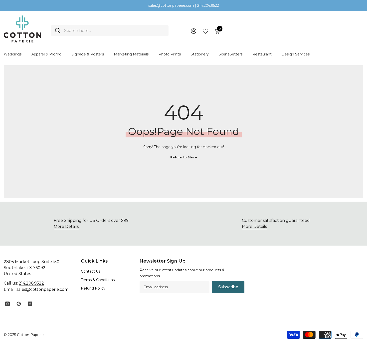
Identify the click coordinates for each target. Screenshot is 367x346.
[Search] (110, 30)
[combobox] (114, 30)
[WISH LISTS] (205, 30)
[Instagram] (7, 304)
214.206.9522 (31, 283)
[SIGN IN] (193, 31)
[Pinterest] (18, 304)
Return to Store (183, 157)
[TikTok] (30, 304)
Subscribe (228, 287)
